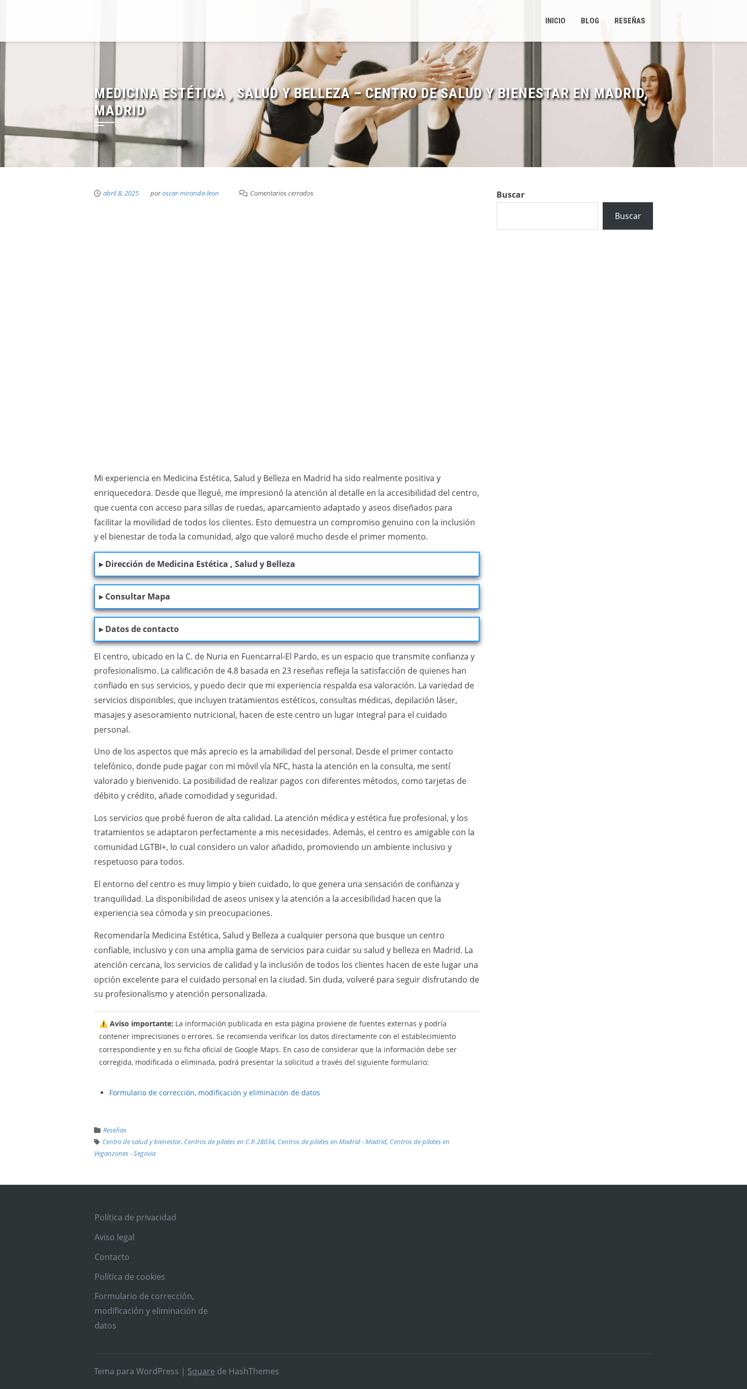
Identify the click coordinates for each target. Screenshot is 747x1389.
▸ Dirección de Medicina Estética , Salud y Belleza (197, 564)
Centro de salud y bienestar (141, 1141)
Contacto (112, 1256)
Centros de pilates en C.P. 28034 (229, 1141)
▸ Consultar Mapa (134, 596)
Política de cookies (130, 1276)
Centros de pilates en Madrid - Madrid (332, 1141)
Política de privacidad (135, 1217)
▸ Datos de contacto (139, 629)
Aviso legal (115, 1237)
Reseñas (115, 1129)
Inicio (555, 20)
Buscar (510, 194)
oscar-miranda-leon (190, 193)
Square (201, 1371)
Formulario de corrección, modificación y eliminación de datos (214, 1092)
